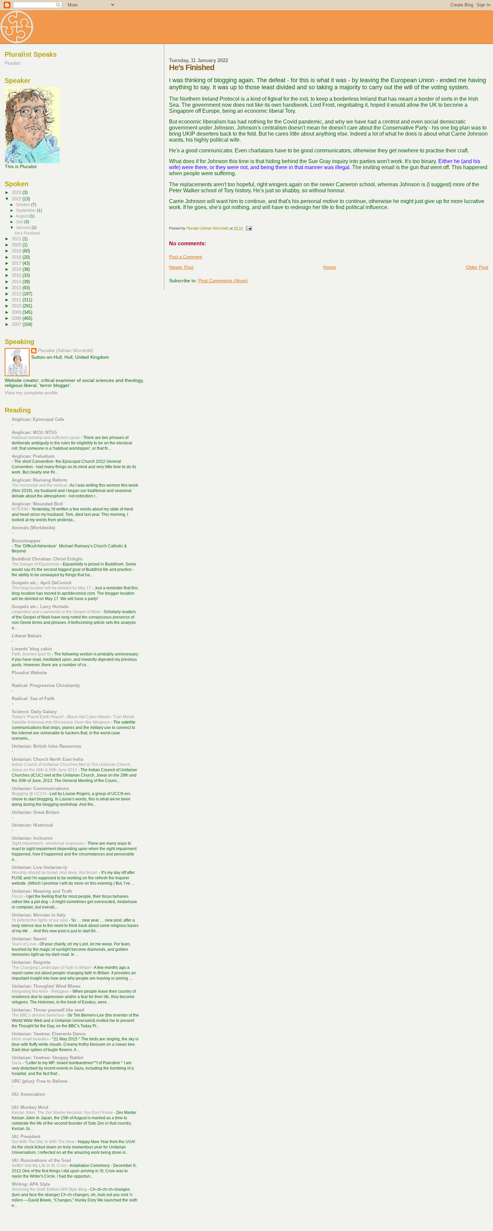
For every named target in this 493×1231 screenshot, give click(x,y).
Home (329, 267)
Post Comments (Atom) (223, 280)
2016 (17, 269)
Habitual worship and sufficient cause (46, 437)
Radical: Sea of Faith (33, 698)
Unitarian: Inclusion (32, 838)
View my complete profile (31, 392)
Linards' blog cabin (32, 648)
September (26, 210)
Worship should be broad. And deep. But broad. (55, 872)
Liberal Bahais (27, 635)
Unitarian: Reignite (31, 962)
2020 (17, 244)
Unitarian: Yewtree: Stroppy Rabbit (47, 1057)
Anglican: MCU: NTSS (34, 432)
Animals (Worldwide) (33, 527)
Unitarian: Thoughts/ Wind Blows (46, 986)
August (23, 216)
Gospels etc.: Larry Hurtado (40, 606)
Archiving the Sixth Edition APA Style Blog (50, 1189)
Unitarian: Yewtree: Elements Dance (49, 1033)
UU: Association (28, 1094)
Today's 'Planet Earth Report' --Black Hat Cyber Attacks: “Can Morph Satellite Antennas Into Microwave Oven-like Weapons (73, 720)
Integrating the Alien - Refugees (41, 991)
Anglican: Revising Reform (39, 480)
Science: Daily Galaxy (34, 711)
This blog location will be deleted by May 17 (52, 588)
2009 (17, 312)
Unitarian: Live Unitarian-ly (39, 867)
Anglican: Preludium (33, 456)
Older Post (477, 267)
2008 (17, 318)
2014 (17, 281)
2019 (17, 250)
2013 (17, 287)
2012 (17, 293)
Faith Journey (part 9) (32, 654)
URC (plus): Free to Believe (39, 1081)
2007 (17, 324)
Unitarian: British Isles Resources (46, 746)
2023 (17, 192)
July (20, 221)
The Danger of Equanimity (36, 564)
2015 (17, 275)
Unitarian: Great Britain (35, 812)
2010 (17, 305)
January (24, 227)
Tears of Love (24, 944)
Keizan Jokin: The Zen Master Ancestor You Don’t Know (63, 1112)
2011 (17, 299)
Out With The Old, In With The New (43, 1141)
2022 (17, 198)
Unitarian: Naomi (29, 938)
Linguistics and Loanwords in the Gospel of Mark (56, 611)
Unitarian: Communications (40, 788)
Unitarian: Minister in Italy (38, 915)
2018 (17, 257)
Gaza (17, 1063)
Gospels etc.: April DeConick (41, 582)
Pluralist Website (29, 672)
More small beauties (31, 1039)
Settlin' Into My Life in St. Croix (39, 1165)
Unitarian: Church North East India (47, 759)
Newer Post (181, 267)
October (23, 204)
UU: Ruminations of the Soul (41, 1160)
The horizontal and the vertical (40, 485)
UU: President (26, 1136)
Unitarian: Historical (32, 825)
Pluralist (12, 63)
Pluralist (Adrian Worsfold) (65, 350)
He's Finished (27, 233)
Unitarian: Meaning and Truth (42, 891)
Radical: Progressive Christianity (46, 685)
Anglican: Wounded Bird (37, 503)
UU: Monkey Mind (30, 1107)
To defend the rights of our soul (40, 920)
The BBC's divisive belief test (38, 1015)
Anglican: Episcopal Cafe (38, 419)
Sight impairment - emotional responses (48, 843)
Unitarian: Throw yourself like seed (48, 1010)
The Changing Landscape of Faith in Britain (52, 967)
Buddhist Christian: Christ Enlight (47, 558)
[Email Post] (248, 228)
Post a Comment (185, 257)
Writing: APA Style (31, 1184)
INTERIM (20, 509)
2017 (17, 263)
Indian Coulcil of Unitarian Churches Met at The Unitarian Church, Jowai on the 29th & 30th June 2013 (71, 767)
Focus (18, 896)
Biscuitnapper (26, 540)
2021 (17, 238)
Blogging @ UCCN (29, 793)
